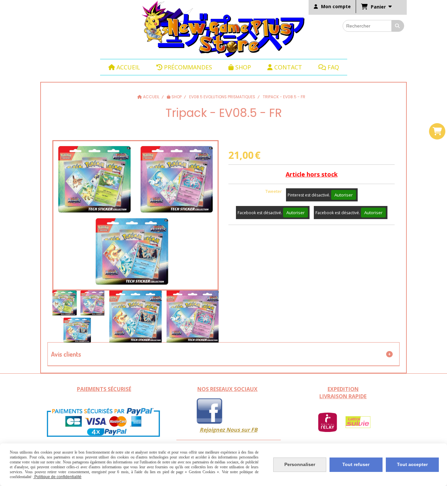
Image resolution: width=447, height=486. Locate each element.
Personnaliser (299, 464)
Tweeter (273, 191)
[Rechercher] (398, 26)
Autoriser (343, 195)
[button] (209, 316)
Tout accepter (412, 464)
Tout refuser (355, 464)
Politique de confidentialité (57, 477)
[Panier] (437, 131)
